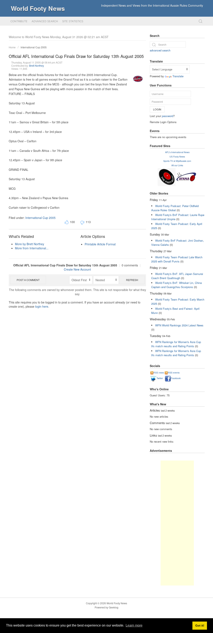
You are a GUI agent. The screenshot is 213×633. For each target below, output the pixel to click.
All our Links (177, 165)
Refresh (132, 280)
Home (12, 47)
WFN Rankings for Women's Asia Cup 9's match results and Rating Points (176, 344)
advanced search (160, 50)
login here (41, 306)
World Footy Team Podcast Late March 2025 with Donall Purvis (176, 259)
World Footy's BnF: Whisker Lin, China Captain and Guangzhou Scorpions (176, 285)
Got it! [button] (199, 625)
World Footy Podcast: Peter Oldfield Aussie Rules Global (175, 208)
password (167, 116)
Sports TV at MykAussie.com (177, 160)
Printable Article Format (100, 244)
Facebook (176, 378)
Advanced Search (45, 21)
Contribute (18, 21)
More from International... (31, 248)
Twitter (160, 378)
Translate (177, 76)
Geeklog (113, 607)
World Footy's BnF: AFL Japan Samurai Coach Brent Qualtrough (177, 276)
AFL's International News (177, 152)
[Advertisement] (177, 523)
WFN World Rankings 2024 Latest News (179, 325)
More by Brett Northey (29, 244)
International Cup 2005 (34, 47)
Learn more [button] (134, 625)
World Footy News (38, 8)
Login (157, 109)
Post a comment (28, 280)
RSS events (174, 372)
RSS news (159, 372)
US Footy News (177, 156)
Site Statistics (72, 21)
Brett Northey (36, 65)
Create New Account (77, 269)
